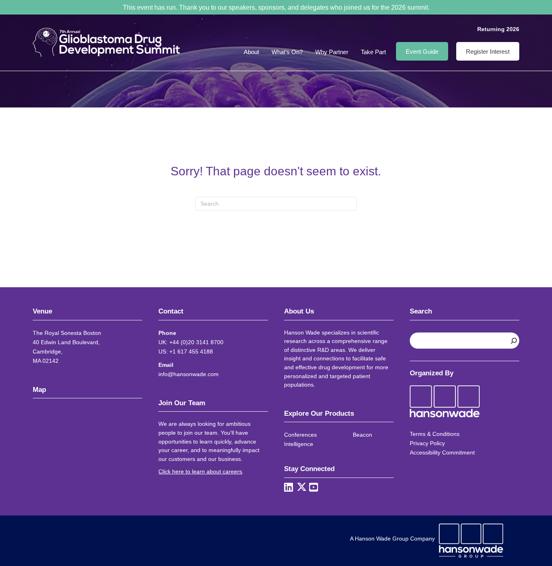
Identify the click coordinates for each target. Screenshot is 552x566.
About (251, 51)
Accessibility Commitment (442, 452)
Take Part (373, 51)
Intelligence (298, 444)
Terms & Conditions (434, 434)
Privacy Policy (427, 443)
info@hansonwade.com (188, 374)
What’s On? (287, 51)
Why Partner (331, 51)
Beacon (362, 434)
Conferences (300, 434)
